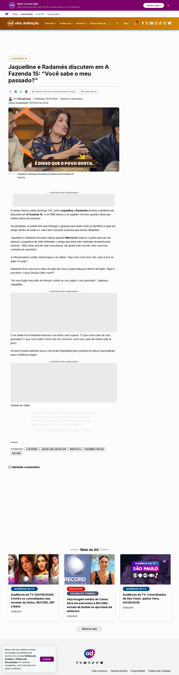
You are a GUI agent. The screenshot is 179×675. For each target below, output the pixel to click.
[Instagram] (156, 23)
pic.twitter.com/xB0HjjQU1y (66, 424)
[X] (146, 23)
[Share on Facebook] (10, 91)
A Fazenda (32, 449)
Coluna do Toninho (82, 593)
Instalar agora (154, 5)
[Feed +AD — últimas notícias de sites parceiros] (7, 13)
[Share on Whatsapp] (21, 91)
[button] (47, 659)
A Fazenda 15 (19, 58)
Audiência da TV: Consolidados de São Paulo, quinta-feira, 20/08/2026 (144, 598)
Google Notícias (90, 91)
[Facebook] (142, 23)
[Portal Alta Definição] (89, 653)
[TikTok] (160, 23)
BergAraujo (24, 98)
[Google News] (151, 23)
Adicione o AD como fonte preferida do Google (55, 91)
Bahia (15, 14)
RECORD (16, 453)
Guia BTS (40, 14)
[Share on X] (16, 91)
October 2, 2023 (80, 430)
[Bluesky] (169, 23)
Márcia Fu (75, 449)
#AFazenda (85, 420)
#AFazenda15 (39, 424)
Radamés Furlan (94, 449)
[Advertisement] (89, 39)
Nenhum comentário (72, 98)
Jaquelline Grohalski (53, 449)
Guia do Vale (53, 14)
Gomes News (27, 14)
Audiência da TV (24, 588)
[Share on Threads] (26, 91)
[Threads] (164, 23)
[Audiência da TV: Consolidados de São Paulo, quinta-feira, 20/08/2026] (145, 569)
